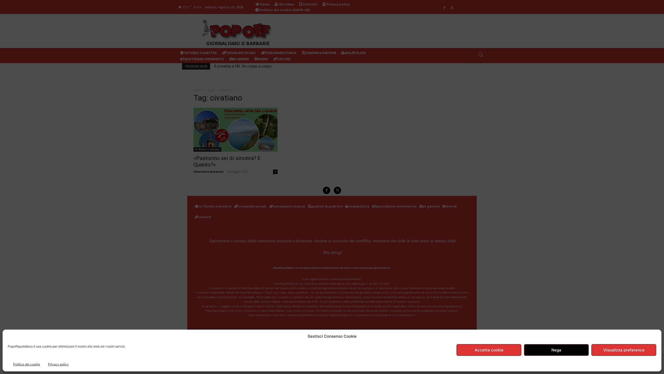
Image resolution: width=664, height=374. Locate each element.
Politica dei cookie (26, 364)
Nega (556, 350)
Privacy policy (58, 364)
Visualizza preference (624, 350)
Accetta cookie (489, 350)
